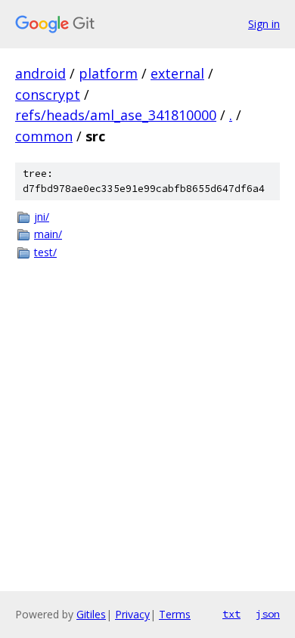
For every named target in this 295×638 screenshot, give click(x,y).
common (44, 136)
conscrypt (47, 94)
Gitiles (91, 614)
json (268, 614)
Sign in (264, 24)
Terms (175, 614)
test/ (45, 252)
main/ (48, 234)
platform (108, 73)
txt (231, 614)
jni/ (41, 216)
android (40, 73)
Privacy (132, 614)
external (177, 73)
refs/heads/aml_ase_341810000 (115, 115)
